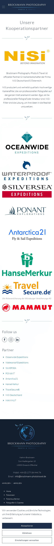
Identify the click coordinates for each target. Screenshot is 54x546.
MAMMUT (11, 400)
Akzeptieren (27, 526)
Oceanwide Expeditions (17, 357)
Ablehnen (27, 533)
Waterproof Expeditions (17, 362)
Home (8, 491)
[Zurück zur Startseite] (27, 7)
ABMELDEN (17, 483)
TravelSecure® (13, 389)
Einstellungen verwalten (27, 540)
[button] (3, 7)
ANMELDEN (6, 483)
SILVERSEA (11, 368)
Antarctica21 (12, 378)
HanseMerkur (12, 384)
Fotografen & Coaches (15, 502)
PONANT (10, 373)
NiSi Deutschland (14, 395)
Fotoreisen (10, 495)
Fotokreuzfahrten (13, 499)
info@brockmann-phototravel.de (30, 476)
